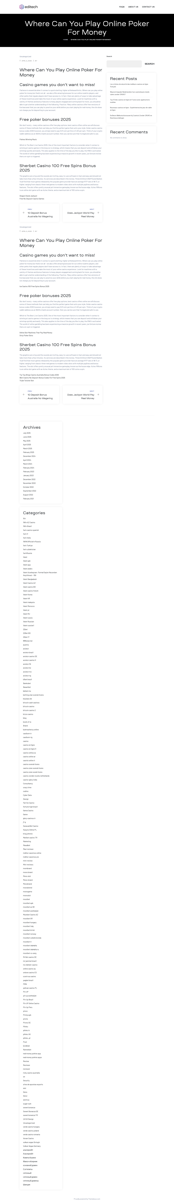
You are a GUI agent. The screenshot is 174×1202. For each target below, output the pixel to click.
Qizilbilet (26, 1046)
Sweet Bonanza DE (30, 1111)
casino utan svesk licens (32, 772)
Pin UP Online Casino (31, 1003)
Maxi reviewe (28, 849)
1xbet (25, 557)
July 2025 (27, 433)
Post (25, 1042)
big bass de (27, 698)
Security (26, 1080)
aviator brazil (28, 652)
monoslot (27, 895)
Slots (25, 1092)
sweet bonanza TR (30, 1115)
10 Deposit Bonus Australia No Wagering (39, 213)
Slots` (25, 1096)
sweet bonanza (29, 1107)
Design (26, 799)
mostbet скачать (30, 945)
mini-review (28, 860)
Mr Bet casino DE (30, 957)
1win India (27, 538)
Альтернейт (28, 1154)
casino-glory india (30, 780)
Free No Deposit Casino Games (32, 198)
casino (25, 741)
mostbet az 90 (29, 907)
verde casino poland (31, 1130)
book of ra (27, 722)
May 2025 (26, 441)
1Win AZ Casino (29, 522)
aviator (26, 648)
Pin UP (25, 992)
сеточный (27, 1173)
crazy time (27, 787)
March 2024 (27, 464)
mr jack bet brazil (29, 961)
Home (65, 39)
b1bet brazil (27, 679)
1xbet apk (27, 561)
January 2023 (28, 475)
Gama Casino (28, 810)
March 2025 (27, 448)
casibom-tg (27, 737)
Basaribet (27, 687)
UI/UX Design (28, 1119)
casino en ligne (29, 745)
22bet (25, 629)
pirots (25, 1019)
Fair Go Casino (28, 803)
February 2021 (28, 498)
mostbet (26, 899)
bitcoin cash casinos (31, 702)
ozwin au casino (29, 976)
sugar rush (27, 1103)
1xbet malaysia (29, 602)
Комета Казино (29, 1157)
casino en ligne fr (29, 749)
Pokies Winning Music (28, 139)
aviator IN (27, 664)
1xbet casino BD (29, 587)
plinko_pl (26, 1038)
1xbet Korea (27, 594)
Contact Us (148, 7)
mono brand (27, 872)
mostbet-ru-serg (29, 953)
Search (109, 56)
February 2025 (28, 452)
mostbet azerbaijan (30, 911)
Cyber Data (27, 795)
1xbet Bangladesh (30, 579)
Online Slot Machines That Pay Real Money (36, 332)
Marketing (27, 841)
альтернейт (28, 1150)
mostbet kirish (29, 930)
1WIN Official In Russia (32, 541)
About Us (133, 7)
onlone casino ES (30, 972)
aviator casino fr (29, 660)
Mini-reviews (28, 864)
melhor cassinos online (32, 853)
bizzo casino (28, 714)
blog (24, 718)
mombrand (27, 868)
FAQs (121, 7)
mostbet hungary (29, 922)
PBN (25, 984)
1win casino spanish (31, 530)
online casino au (29, 968)
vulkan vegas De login (31, 1142)
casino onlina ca (29, 753)
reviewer (26, 1069)
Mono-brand (28, 880)
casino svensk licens (31, 764)
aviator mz (27, 672)
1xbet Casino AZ (29, 583)
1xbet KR (26, 598)
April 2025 (27, 444)
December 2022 (29, 479)
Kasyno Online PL (30, 830)
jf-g (24, 822)
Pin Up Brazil (28, 999)
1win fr (25, 534)
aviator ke (27, 668)
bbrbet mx (27, 691)
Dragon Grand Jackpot (28, 196)
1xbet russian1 (28, 625)
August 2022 (28, 495)
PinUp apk (27, 1015)
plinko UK (27, 1034)
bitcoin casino (28, 706)
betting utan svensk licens (33, 695)
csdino (25, 791)
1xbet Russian (28, 621)
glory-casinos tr (29, 818)
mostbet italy (28, 926)
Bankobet (27, 683)
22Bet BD (27, 633)
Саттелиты (28, 1169)
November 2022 (29, 483)
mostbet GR (28, 918)
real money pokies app (32, 1053)
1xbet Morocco (29, 606)
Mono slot (27, 876)
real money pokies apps (32, 1057)
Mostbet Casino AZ (30, 914)
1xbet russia (27, 618)
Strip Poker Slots (26, 335)
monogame (27, 891)
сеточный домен (30, 1177)
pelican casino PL (30, 988)
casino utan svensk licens (33, 768)
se (24, 1076)
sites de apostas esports (33, 1084)
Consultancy (28, 783)
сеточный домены (31, 1181)
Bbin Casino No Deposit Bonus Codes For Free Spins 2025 (42, 377)
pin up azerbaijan (29, 995)
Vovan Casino (28, 1138)
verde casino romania (31, 1134)
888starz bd (27, 641)
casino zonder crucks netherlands (36, 776)
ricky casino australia (31, 1073)
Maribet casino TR (30, 837)
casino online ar (29, 756)
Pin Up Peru (27, 1007)
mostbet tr (27, 942)
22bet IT (26, 637)
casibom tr (27, 733)
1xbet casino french (30, 591)
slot (24, 1088)
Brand (25, 725)
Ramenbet (27, 1049)
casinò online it (29, 760)
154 (24, 518)
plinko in (26, 1030)
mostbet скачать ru (31, 949)
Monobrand (27, 884)
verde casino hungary (31, 1127)
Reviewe (26, 1065)
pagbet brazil (28, 980)
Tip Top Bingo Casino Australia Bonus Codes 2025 (39, 375)
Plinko (25, 1026)
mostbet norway (29, 934)
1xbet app (27, 565)
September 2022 (29, 491)
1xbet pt (26, 610)
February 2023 (28, 471)
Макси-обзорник (30, 1161)
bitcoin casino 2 (29, 710)
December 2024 (29, 456)
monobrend (27, 887)
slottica (26, 1100)
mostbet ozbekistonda (32, 938)
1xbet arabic (27, 568)
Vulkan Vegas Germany (32, 1146)
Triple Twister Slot (27, 380)
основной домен (30, 1165)
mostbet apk (28, 903)
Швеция (26, 1184)
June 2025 (27, 437)
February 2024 (28, 468)
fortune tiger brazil (30, 807)
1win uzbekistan (29, 549)
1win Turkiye (28, 545)
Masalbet (26, 845)
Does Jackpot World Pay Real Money (82, 213)
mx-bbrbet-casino (30, 965)
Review (26, 1061)
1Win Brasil (27, 526)
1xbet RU (26, 614)
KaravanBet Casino (30, 826)
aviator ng (27, 675)
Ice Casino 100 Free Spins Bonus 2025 (34, 286)
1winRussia (27, 553)
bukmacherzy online (31, 729)
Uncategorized (29, 1123)
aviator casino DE (30, 656)
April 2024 (27, 460)
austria (26, 645)
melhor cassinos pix (31, 857)
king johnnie (28, 833)
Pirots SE (27, 1022)
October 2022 (28, 487)
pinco (25, 1011)
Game (25, 814)
